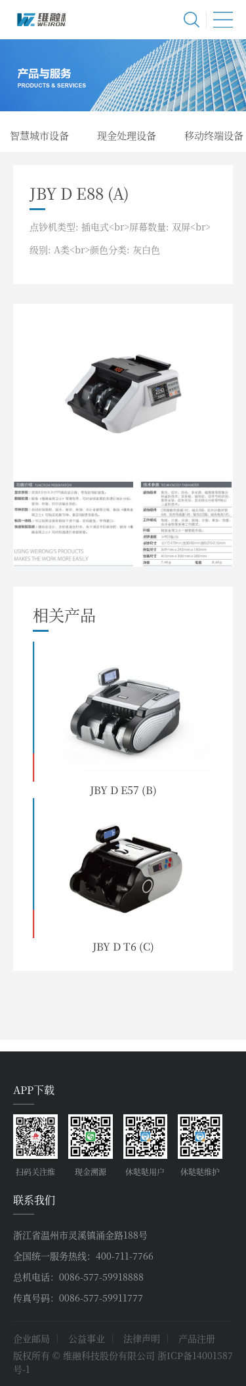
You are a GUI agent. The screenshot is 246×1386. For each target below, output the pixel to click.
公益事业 (86, 1338)
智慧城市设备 (39, 135)
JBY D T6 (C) (123, 946)
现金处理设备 (126, 135)
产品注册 (196, 1338)
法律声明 (141, 1338)
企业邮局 (31, 1338)
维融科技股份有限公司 (39, 20)
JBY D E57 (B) (123, 789)
